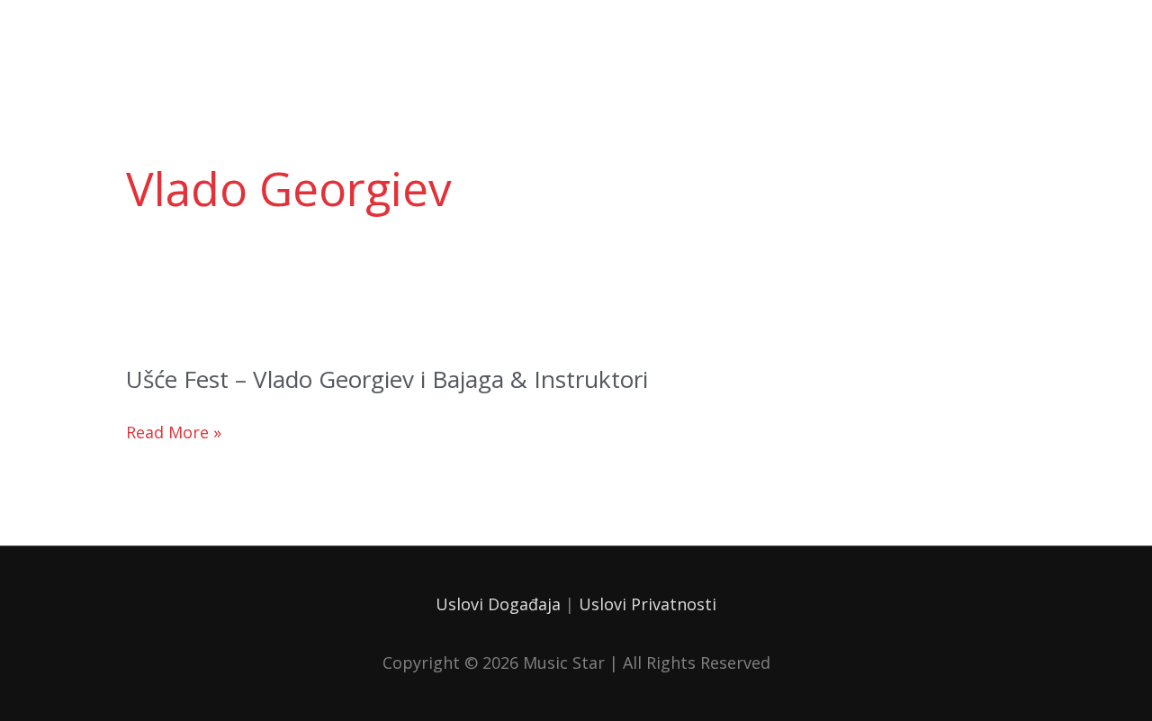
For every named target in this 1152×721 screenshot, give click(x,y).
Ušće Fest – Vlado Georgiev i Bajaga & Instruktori (387, 379)
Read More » (173, 432)
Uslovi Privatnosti (647, 604)
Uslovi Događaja (498, 604)
